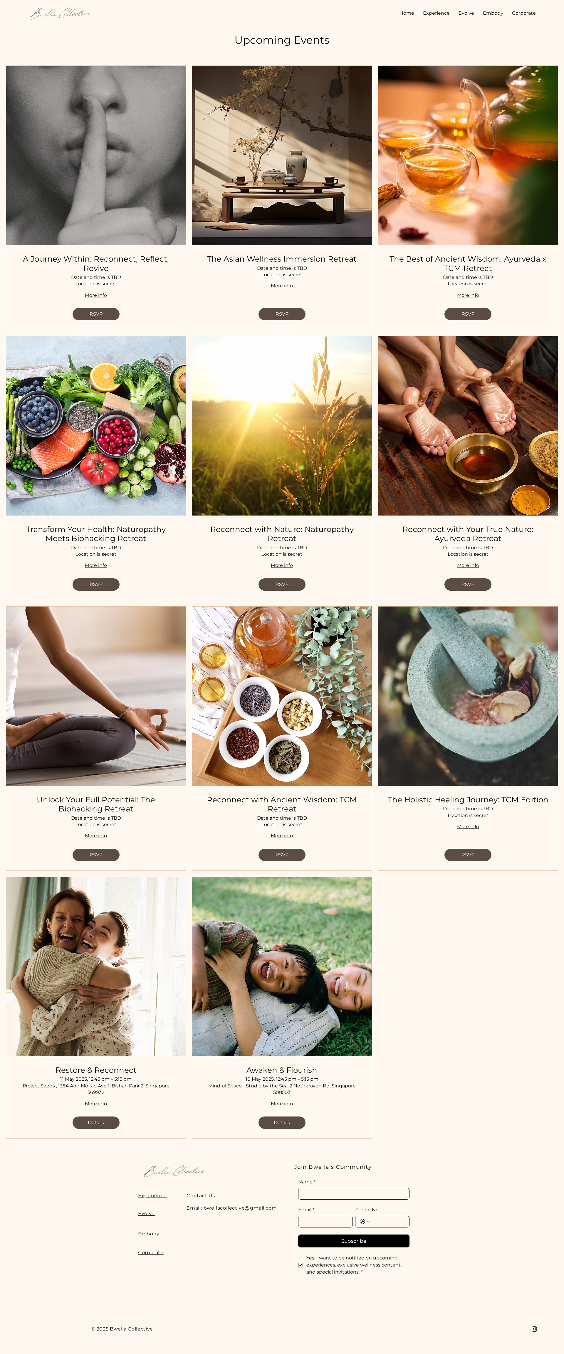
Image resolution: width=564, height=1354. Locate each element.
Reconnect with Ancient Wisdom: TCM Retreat (282, 804)
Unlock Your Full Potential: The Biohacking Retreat (96, 804)
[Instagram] (534, 1329)
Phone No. (367, 1209)
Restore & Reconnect (96, 1070)
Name (306, 1182)
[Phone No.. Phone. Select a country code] (365, 1221)
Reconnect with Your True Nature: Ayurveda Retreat (467, 534)
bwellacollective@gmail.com (240, 1208)
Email (306, 1209)
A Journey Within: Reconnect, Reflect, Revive (96, 264)
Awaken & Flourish (281, 1070)
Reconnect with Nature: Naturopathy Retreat (282, 534)
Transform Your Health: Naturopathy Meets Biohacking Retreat (96, 534)
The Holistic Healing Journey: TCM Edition (468, 799)
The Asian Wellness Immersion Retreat (282, 259)
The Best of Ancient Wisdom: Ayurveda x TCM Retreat (468, 264)
